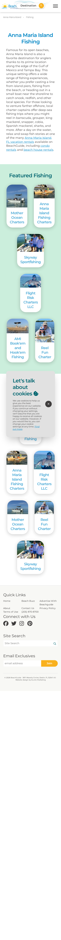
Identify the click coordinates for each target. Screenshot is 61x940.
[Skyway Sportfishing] (30, 243)
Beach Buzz (28, 600)
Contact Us (27, 608)
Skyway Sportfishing (30, 259)
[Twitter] (14, 624)
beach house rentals (38, 149)
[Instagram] (22, 624)
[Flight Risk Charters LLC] (30, 281)
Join (49, 663)
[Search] (55, 644)
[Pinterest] (30, 624)
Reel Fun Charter (44, 352)
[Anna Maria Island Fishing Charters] (44, 191)
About (6, 608)
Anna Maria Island (12, 17)
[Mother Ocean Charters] (17, 196)
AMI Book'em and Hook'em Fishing (17, 347)
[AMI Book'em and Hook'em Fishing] (18, 326)
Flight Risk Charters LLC (30, 300)
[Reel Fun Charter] (44, 330)
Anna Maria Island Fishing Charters (44, 213)
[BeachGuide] (13, 6)
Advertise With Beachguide (48, 602)
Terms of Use (10, 611)
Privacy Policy (48, 608)
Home (6, 600)
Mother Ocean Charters (17, 217)
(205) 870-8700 (30, 611)
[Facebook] (6, 624)
